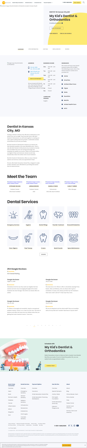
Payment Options (47, 2)
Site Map (41, 425)
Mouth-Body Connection (17, 2)
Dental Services (28, 2)
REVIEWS (67, 49)
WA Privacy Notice (12, 425)
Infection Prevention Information (23, 423)
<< (27, 325)
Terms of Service (11, 423)
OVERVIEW (21, 49)
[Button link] (83, 2)
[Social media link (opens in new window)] (71, 426)
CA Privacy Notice (41, 423)
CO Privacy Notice (21, 425)
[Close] (85, 445)
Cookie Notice (29, 425)
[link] (21, 49)
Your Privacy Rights (12, 428)
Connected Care (37, 2)
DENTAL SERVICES (56, 49)
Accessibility (35, 425)
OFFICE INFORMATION (33, 49)
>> (60, 325)
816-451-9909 (33, 67)
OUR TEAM (45, 49)
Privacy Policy (34, 423)
